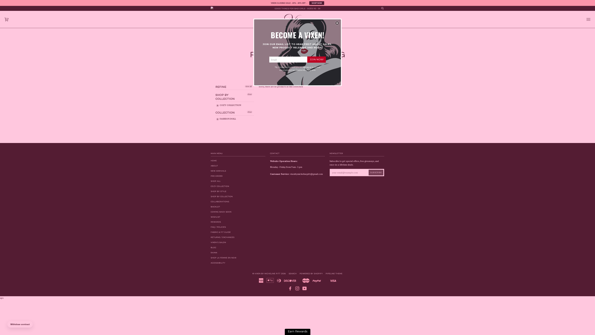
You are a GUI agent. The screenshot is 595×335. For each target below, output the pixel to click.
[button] (337, 23)
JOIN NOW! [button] (317, 59)
